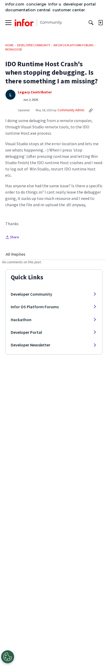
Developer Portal (26, 332)
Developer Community (31, 294)
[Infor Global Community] (38, 22)
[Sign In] (100, 22)
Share (12, 237)
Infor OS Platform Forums (35, 306)
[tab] (15, 254)
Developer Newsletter (30, 344)
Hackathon (21, 319)
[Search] (91, 22)
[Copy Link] (91, 110)
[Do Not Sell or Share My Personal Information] (7, 656)
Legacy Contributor (35, 92)
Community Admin (70, 110)
